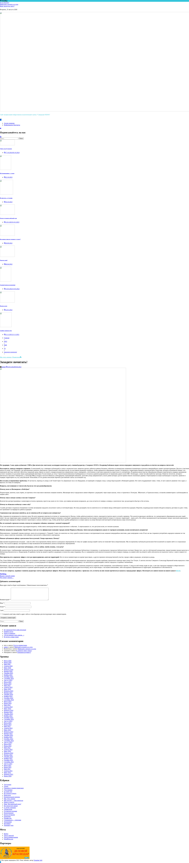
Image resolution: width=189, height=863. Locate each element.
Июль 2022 (7, 744)
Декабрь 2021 (8, 756)
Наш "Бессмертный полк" (12, 804)
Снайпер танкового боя (6, 330)
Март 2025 (7, 689)
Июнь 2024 (7, 703)
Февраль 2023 (8, 732)
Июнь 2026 (7, 662)
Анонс (6, 786)
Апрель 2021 (8, 771)
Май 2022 (7, 748)
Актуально (7, 784)
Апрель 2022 (8, 749)
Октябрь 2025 (8, 677)
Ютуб (178, 571)
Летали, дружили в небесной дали (8, 218)
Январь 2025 (8, 692)
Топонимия (8, 822)
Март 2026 (7, 668)
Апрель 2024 (8, 707)
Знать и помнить (9, 633)
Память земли (3, 306)
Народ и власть (9, 802)
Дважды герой (3, 260)
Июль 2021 (7, 765)
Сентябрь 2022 (9, 740)
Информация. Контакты (12, 125)
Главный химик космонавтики (7, 285)
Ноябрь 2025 (8, 675)
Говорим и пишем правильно (14, 788)
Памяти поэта (8, 631)
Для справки (8, 790)
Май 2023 (7, 726)
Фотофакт (7, 823)
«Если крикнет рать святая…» (14, 635)
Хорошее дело (8, 825)
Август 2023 (8, 721)
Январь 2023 (8, 733)
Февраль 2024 (8, 710)
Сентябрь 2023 (9, 719)
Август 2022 (8, 742)
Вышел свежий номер (7, 576)
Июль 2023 (7, 723)
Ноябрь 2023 (8, 716)
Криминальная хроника (12, 797)
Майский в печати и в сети (9, 4)
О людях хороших (10, 807)
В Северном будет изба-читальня (15, 630)
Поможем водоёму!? (24, 652)
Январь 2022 (8, 755)
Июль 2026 (7, 661)
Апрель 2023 (8, 728)
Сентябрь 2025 (9, 678)
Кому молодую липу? (7, 6)
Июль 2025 (7, 682)
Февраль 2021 (8, 774)
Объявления (16, 357)
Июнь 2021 (7, 767)
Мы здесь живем (5, 357)
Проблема (7, 816)
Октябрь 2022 (8, 739)
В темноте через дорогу (24, 650)
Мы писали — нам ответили (13, 800)
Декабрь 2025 (8, 673)
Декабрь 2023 (8, 714)
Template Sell (38, 860)
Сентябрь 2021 (9, 762)
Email (2, 607)
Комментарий (5, 599)
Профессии (8, 818)
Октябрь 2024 (8, 698)
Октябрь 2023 (8, 717)
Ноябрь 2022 (8, 737)
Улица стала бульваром (6, 148)
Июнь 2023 (7, 724)
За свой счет (8, 791)
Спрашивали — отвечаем (12, 820)
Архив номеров (9, 123)
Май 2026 (7, 664)
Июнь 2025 (7, 684)
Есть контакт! (4, 2)
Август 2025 (8, 680)
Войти (6, 834)
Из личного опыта (10, 793)
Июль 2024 (7, 701)
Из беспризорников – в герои (7, 173)
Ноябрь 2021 (8, 758)
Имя (2, 603)
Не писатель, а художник (6, 198)
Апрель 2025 (8, 687)
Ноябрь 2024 (8, 696)
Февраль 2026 (8, 669)
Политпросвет (9, 813)
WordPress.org (8, 839)
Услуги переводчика (20, 645)
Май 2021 (7, 769)
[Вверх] (0, 862)
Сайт (1, 610)
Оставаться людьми (10, 811)
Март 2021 (7, 772)
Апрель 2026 (8, 666)
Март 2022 (7, 751)
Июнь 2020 (7, 776)
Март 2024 (7, 708)
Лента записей (9, 835)
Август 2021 (8, 764)
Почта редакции (9, 815)
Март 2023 (7, 730)
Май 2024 (7, 705)
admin (3, 367)
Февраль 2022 (8, 753)
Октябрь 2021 (8, 760)
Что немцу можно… (7, 577)
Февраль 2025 (8, 691)
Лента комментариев (11, 837)
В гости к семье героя (11, 637)
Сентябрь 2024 (9, 700)
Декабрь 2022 (8, 735)
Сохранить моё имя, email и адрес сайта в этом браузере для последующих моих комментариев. (34, 614)
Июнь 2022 (7, 746)
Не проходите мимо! (11, 806)
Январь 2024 (8, 712)
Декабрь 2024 (8, 694)
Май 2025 (7, 685)
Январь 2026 (8, 671)
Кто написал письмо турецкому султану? (10, 239)
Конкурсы (7, 795)
